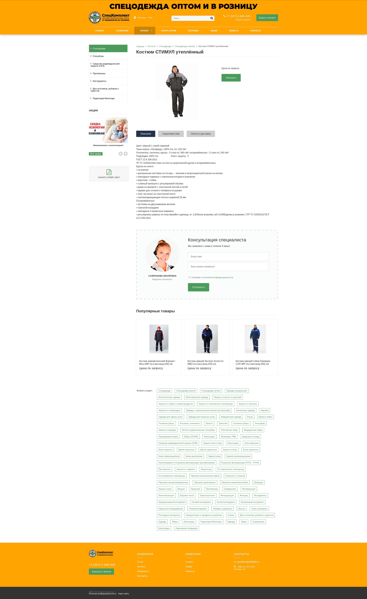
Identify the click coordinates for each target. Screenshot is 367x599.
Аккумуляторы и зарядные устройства (204, 515)
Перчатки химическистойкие (234, 482)
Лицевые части (187, 495)
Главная (99, 31)
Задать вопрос (267, 17)
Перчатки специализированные (173, 482)
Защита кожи (214, 456)
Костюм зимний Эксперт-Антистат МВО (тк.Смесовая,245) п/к (205, 362)
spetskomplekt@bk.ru (248, 562)
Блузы (250, 417)
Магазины (193, 31)
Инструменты (99, 81)
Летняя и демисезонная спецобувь (198, 430)
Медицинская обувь (253, 430)
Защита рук (206, 469)
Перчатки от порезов (235, 476)
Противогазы (99, 73)
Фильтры (244, 495)
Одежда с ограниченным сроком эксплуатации (208, 410)
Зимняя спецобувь (167, 430)
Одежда (162, 521)
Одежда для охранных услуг (201, 417)
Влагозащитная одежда (197, 397)
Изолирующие (248, 489)
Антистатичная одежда (169, 397)
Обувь (175, 521)
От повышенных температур (230, 469)
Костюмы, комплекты (190, 423)
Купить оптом (168, 31)
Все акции (95, 154)
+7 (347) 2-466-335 (238, 16)
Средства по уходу (250, 436)
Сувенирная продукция (186, 528)
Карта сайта (123, 594)
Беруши (181, 489)
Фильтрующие (227, 495)
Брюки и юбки (265, 417)
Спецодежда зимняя (186, 391)
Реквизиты (143, 571)
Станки (231, 515)
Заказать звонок (243, 19)
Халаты (209, 423)
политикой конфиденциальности (218, 277)
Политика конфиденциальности (102, 594)
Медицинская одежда (231, 417)
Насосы (241, 508)
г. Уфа (149, 17)
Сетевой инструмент (201, 502)
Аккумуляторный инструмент (172, 502)
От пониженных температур (172, 476)
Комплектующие (166, 495)
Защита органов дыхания (238, 456)
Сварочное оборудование (171, 508)
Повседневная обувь (168, 436)
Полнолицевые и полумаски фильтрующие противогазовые (187, 462)
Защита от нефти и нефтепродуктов (176, 404)
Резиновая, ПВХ (228, 436)
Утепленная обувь (229, 430)
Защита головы (230, 449)
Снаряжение (258, 521)
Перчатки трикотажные (205, 482)
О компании (122, 31)
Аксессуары (209, 436)
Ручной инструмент (226, 502)
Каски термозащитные (169, 456)
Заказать (231, 78)
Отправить (198, 287)
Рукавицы (258, 482)
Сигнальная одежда (245, 410)
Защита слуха (165, 489)
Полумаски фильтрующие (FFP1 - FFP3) (240, 462)
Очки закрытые (252, 443)
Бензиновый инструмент (252, 502)
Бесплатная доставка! (108, 145)
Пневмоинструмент (198, 508)
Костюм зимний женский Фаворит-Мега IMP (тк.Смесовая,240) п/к (157, 362)
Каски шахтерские (194, 456)
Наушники (195, 489)
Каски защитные (250, 449)
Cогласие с (212, 277)
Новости (233, 31)
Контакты (255, 31)
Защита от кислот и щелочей (227, 397)
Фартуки (264, 410)
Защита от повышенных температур (216, 404)
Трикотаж (223, 423)
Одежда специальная (237, 391)
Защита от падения (185, 469)
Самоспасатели (207, 495)
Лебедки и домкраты (222, 508)
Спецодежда (99, 48)
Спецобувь (98, 56)
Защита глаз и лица (212, 443)
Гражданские (230, 489)
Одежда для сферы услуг (170, 417)
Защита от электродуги (169, 410)
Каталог (144, 31)
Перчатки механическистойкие (205, 476)
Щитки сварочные (208, 449)
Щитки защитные (186, 449)
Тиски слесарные (259, 508)
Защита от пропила (248, 404)
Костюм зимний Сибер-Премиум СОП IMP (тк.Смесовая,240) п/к (253, 362)
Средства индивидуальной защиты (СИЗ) (104, 65)
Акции (214, 31)
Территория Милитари (104, 98)
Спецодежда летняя (211, 391)
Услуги (189, 562)
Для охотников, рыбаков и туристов (104, 90)
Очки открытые (166, 449)
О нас (140, 562)
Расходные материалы (169, 515)
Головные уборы (166, 423)
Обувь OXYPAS (191, 436)
